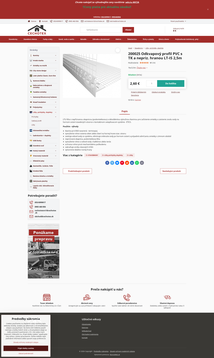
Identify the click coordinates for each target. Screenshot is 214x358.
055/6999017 (106, 17)
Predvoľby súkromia (101, 351)
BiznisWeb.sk (115, 354)
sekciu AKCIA (132, 2)
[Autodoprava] (43, 262)
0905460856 (116, 17)
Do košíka (170, 83)
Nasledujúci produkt (171, 171)
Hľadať (128, 30)
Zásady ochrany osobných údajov (122, 351)
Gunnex (138, 100)
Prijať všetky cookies (26, 348)
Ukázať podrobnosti (26, 353)
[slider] (144, 63)
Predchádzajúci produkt (79, 171)
